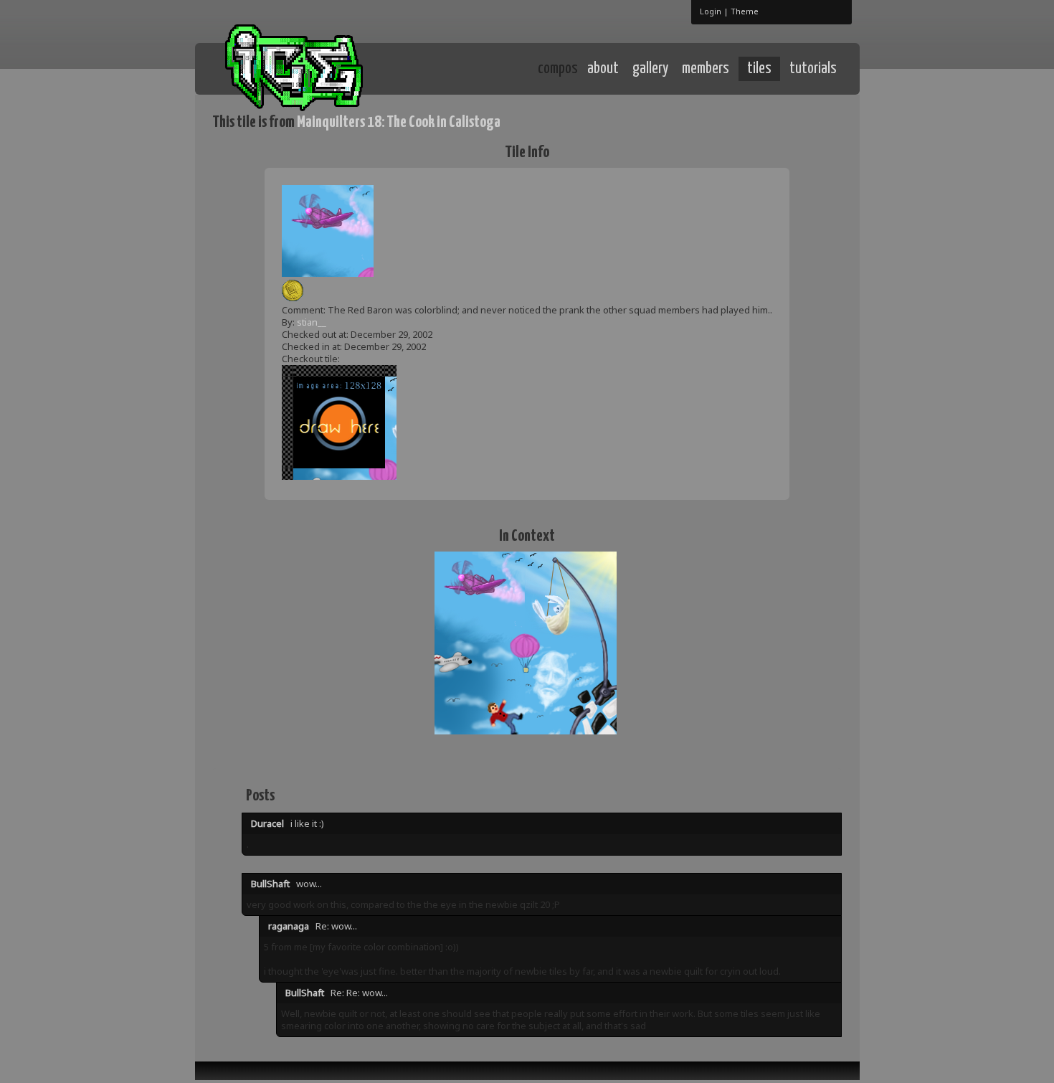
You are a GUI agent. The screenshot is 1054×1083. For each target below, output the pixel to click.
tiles (759, 69)
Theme (745, 11)
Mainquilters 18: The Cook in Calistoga (398, 122)
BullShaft (270, 883)
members (705, 69)
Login (710, 11)
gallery (650, 69)
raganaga (288, 925)
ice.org (318, 68)
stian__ (311, 322)
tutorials (813, 69)
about (603, 69)
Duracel (267, 823)
